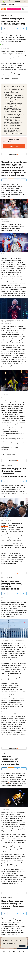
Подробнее (12, 943)
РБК (13, 494)
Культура (3, 454)
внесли (21, 712)
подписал (9, 678)
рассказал (4, 525)
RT (8, 781)
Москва (11, 4)
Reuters (16, 867)
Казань (13, 454)
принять (22, 946)
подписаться (14, 146)
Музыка (9, 454)
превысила (4, 858)
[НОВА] (13, 9)
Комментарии (14, 154)
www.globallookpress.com (19, 640)
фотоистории (5, 449)
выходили (11, 347)
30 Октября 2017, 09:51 (6, 15)
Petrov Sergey (7, 640)
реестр (3, 600)
